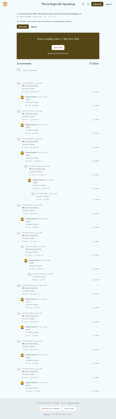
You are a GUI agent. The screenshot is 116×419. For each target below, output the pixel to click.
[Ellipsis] (98, 83)
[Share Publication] (88, 4)
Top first (95, 64)
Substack (46, 414)
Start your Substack (52, 408)
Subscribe (97, 4)
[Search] (83, 4)
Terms (63, 403)
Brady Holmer (25, 17)
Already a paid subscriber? (58, 53)
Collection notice (73, 403)
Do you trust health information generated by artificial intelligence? (50, 14)
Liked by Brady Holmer (31, 86)
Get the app (69, 408)
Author (28, 99)
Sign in (109, 4)
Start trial (58, 47)
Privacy (57, 403)
